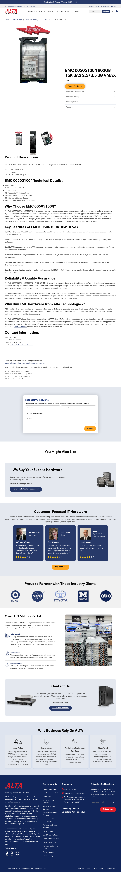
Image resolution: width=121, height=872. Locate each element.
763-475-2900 (70, 789)
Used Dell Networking (51, 839)
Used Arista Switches (50, 835)
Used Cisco (47, 796)
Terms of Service (49, 852)
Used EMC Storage (32, 20)
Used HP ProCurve (49, 842)
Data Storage (17, 20)
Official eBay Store (50, 789)
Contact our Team (20, 327)
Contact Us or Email (60, 708)
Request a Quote (75, 86)
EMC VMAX (47, 20)
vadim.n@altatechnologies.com (21, 345)
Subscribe (107, 809)
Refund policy (48, 856)
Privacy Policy (98, 868)
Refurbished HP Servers (48, 801)
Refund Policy (111, 868)
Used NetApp (48, 831)
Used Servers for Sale (51, 793)
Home (7, 20)
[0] (115, 11)
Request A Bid (61, 567)
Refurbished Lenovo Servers (50, 814)
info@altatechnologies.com (74, 793)
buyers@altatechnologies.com (25, 489)
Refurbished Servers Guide (50, 847)
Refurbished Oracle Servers (50, 826)
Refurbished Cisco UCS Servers (49, 820)
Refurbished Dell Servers (49, 808)
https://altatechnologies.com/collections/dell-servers (25, 363)
